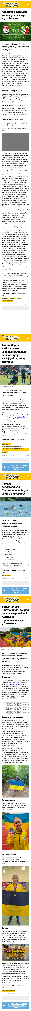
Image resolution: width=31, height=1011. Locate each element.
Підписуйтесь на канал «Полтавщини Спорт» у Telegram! (17, 467)
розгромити (16, 430)
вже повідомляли (14, 684)
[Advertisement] (15, 322)
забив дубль (21, 417)
